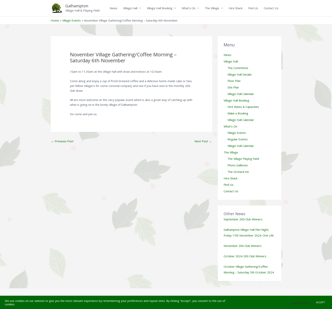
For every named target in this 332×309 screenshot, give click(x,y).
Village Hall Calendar (240, 94)
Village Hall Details (239, 74)
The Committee (237, 68)
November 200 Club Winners (243, 246)
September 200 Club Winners (243, 219)
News (113, 8)
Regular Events (237, 139)
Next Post (203, 141)
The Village (212, 8)
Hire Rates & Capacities (243, 107)
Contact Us (271, 8)
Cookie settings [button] (301, 302)
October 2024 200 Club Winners (245, 256)
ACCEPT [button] (320, 302)
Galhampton (76, 5)
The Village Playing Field (243, 159)
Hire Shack (235, 8)
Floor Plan (234, 81)
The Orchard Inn (238, 172)
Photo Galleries (237, 165)
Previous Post (62, 141)
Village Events (236, 133)
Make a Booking (237, 113)
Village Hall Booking (159, 8)
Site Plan (233, 87)
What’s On (188, 8)
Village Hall (130, 8)
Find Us (253, 8)
